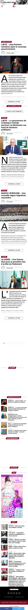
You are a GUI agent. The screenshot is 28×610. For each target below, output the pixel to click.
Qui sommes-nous (8, 597)
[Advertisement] (14, 26)
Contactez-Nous (19, 597)
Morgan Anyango (10, 53)
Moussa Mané (10, 133)
